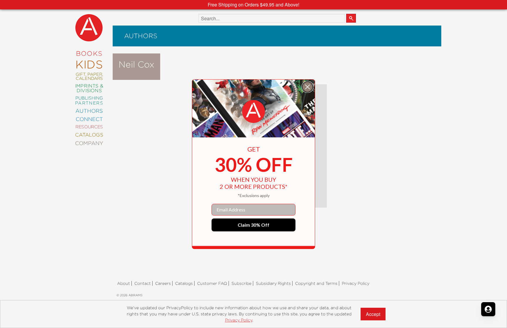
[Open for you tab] (488, 309)
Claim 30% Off (253, 225)
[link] (253, 111)
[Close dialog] (307, 87)
